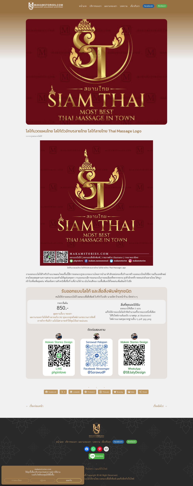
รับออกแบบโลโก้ (85, 478)
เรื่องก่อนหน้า (36, 406)
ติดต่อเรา (162, 6)
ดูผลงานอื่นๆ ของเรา (62, 313)
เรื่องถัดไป (158, 406)
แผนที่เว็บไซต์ (101, 468)
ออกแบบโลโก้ (37, 136)
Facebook (148, 6)
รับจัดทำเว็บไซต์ (127, 478)
